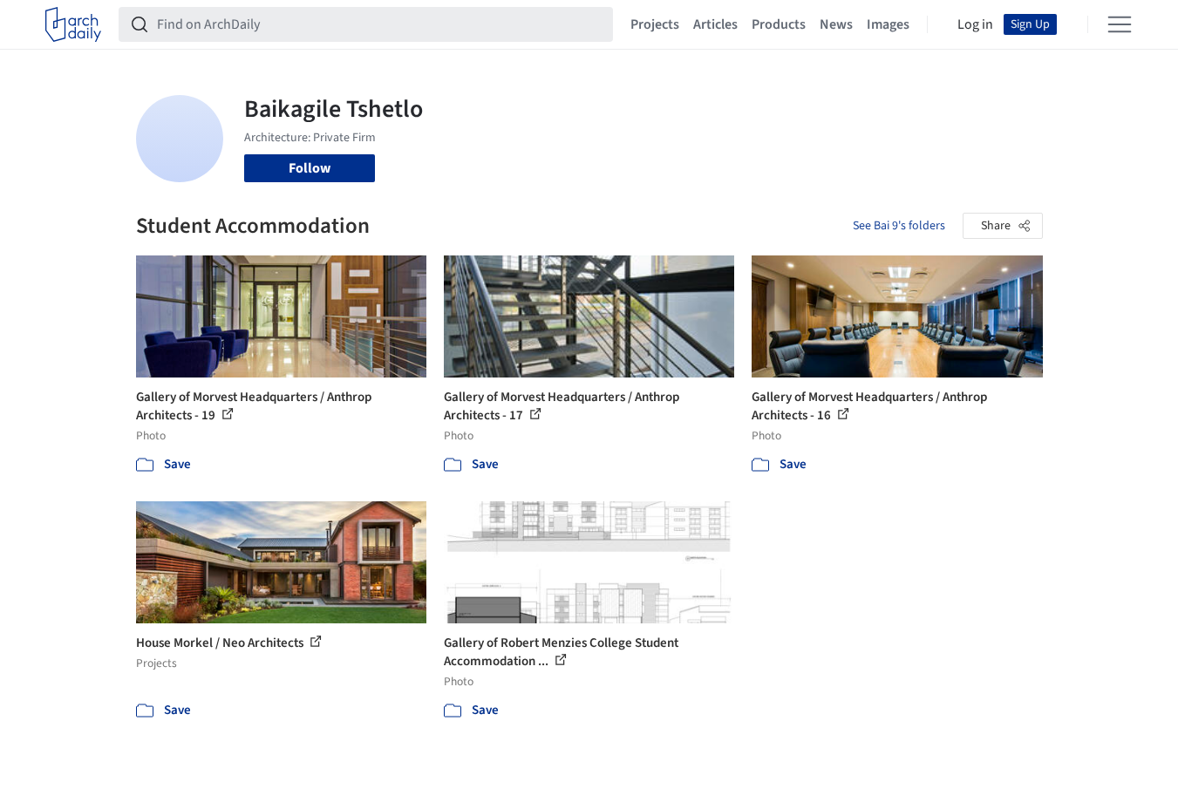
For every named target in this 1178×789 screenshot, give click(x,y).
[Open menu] (1120, 24)
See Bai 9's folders (899, 226)
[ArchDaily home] (73, 24)
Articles (715, 24)
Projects (654, 24)
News (836, 24)
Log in (975, 24)
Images (888, 24)
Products (779, 24)
